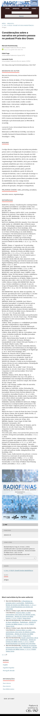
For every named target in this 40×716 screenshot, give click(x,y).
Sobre (34, 8)
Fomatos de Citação (11, 558)
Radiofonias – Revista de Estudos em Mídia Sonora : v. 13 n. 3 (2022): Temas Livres (21, 624)
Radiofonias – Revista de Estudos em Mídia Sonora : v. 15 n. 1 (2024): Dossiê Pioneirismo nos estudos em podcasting (21, 606)
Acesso (34, 1)
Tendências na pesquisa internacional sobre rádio (21, 646)
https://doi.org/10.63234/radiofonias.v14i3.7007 (20, 65)
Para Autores (7, 686)
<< (2, 654)
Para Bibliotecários (8, 689)
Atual (7, 8)
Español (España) (8, 668)
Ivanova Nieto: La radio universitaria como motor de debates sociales (20, 631)
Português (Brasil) (8, 670)
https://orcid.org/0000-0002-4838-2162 (13, 49)
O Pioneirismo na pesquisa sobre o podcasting (19, 602)
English (5, 665)
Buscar (21, 16)
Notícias (25, 8)
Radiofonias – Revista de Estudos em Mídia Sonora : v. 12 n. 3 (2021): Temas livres (19, 617)
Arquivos (16, 8)
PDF (6, 524)
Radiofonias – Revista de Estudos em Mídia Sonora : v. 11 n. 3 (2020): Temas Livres (21, 649)
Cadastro (27, 1)
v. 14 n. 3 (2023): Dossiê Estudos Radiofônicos (18, 25)
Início (4, 23)
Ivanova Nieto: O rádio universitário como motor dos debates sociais (20, 613)
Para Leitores (7, 683)
